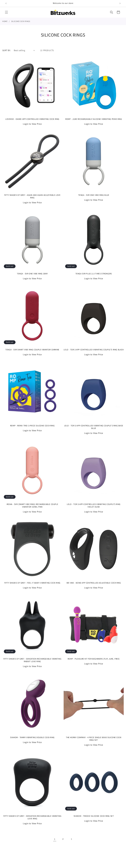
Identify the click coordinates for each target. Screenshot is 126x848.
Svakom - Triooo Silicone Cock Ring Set (94, 816)
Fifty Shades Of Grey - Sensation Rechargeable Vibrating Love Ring (32, 817)
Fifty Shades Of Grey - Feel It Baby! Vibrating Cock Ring (32, 583)
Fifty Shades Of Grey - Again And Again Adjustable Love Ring (32, 196)
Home (4, 21)
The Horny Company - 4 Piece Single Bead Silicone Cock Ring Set (93, 738)
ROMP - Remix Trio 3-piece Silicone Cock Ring (32, 425)
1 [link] (54, 839)
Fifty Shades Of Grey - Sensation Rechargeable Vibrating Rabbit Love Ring (32, 660)
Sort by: (6, 50)
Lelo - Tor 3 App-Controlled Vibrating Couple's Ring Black (94, 349)
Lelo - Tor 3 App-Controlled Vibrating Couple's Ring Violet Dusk (93, 505)
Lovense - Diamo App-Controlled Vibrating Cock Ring (32, 119)
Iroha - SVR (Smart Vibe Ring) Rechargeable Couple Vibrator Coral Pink (32, 505)
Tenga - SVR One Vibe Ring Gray (32, 273)
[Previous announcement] (6, 3)
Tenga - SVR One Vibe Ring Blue (93, 195)
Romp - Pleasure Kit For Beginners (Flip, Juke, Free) (94, 659)
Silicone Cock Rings (20, 21)
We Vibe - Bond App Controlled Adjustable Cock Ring (94, 583)
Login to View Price (32, 124)
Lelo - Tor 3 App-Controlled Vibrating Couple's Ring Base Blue (93, 427)
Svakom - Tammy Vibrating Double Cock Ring (32, 737)
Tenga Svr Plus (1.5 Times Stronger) (93, 273)
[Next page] (71, 839)
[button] (6, 12)
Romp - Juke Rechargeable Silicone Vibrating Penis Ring (93, 119)
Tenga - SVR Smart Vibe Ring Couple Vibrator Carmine (32, 349)
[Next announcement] (120, 3)
